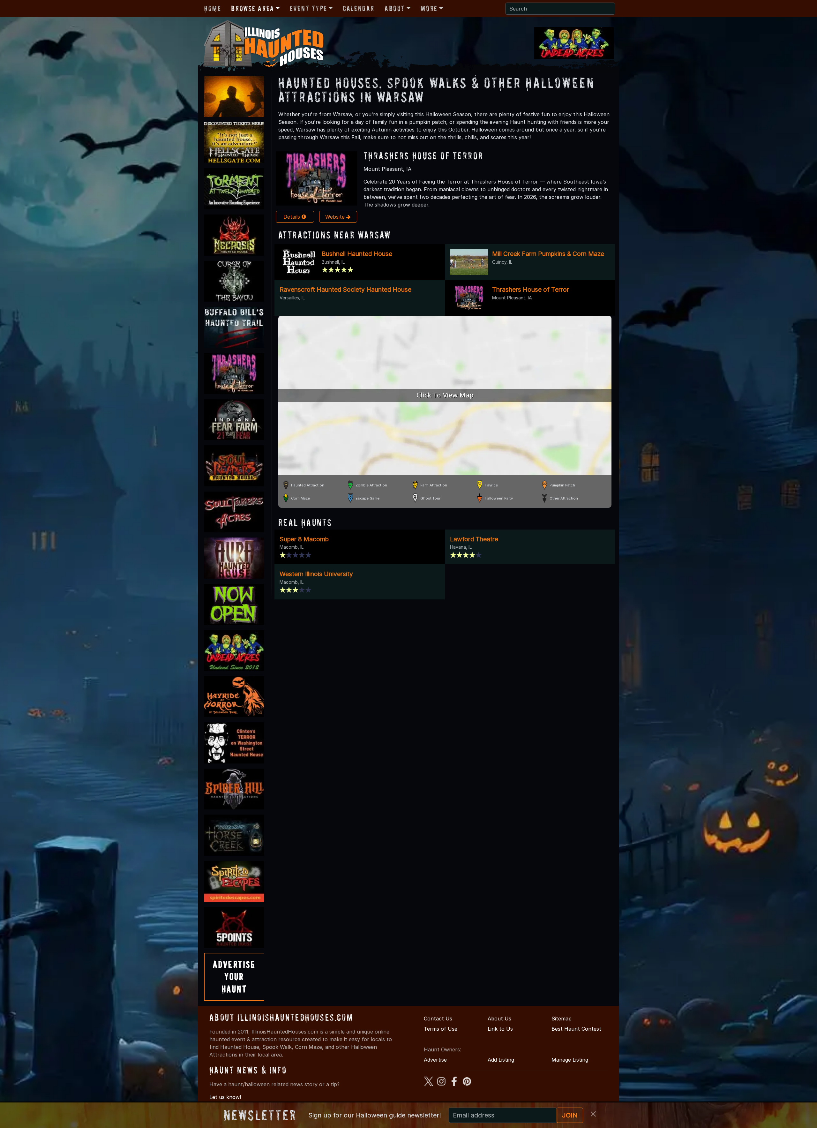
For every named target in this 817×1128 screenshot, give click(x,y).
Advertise (435, 1060)
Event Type (308, 8)
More (429, 8)
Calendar (358, 8)
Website (335, 217)
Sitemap (561, 1018)
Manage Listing (569, 1060)
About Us (499, 1018)
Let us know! (225, 1097)
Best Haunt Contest (576, 1029)
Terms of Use (440, 1029)
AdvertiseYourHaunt (234, 976)
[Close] (593, 1114)
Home (212, 8)
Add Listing (501, 1060)
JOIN (570, 1115)
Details (292, 217)
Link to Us (500, 1029)
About (395, 8)
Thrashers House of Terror (423, 155)
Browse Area (252, 8)
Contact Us (438, 1018)
